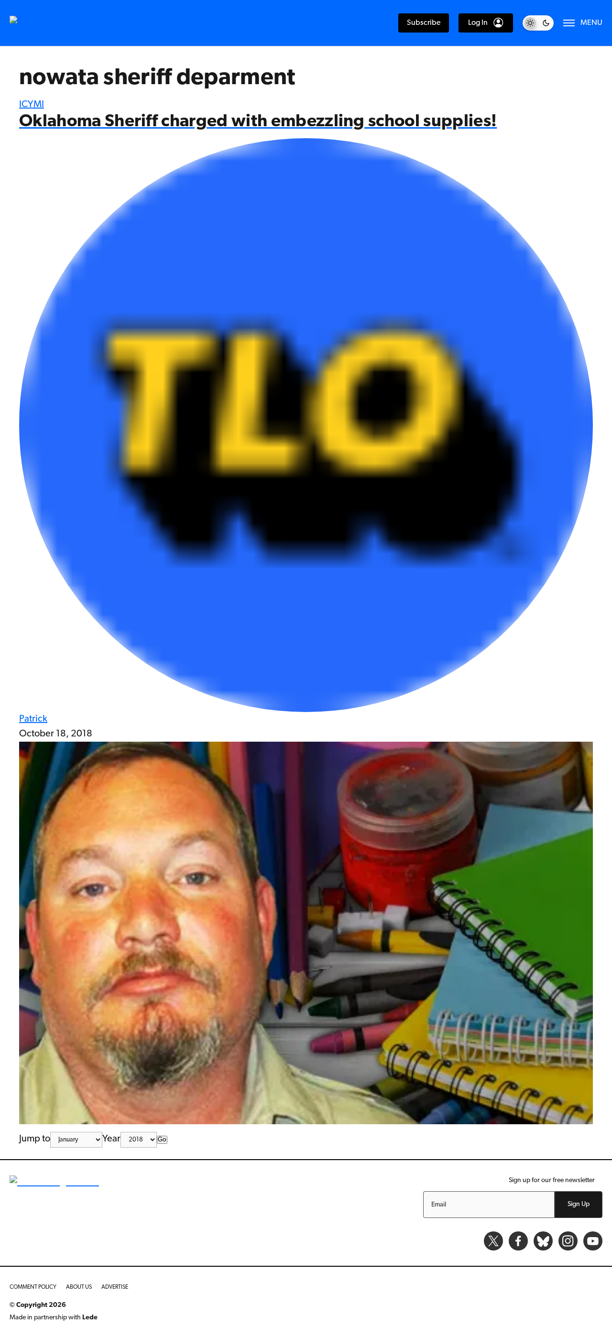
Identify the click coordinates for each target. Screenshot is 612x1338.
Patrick (33, 719)
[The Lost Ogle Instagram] (568, 1240)
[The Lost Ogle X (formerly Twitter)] (493, 1240)
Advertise (114, 1287)
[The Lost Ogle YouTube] (592, 1240)
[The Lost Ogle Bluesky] (543, 1240)
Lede (90, 1317)
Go (162, 1140)
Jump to (34, 1139)
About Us (79, 1287)
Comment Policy (33, 1287)
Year (111, 1139)
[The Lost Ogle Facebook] (518, 1240)
